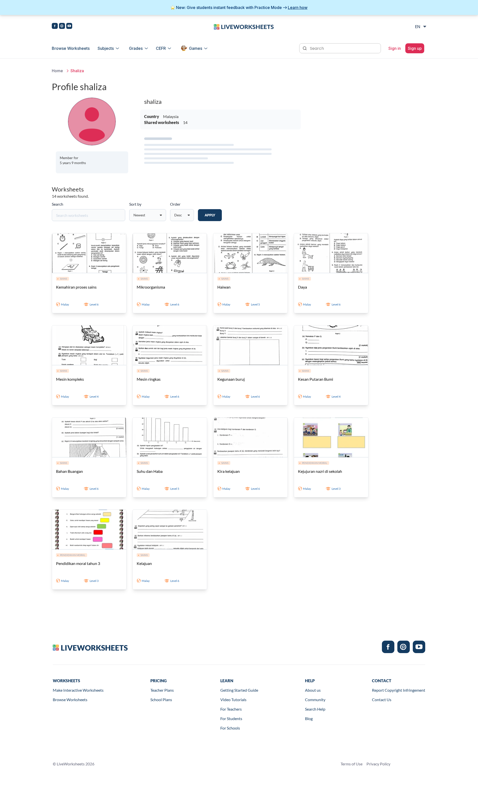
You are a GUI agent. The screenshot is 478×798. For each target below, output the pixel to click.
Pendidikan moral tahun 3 (78, 563)
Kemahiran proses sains (76, 287)
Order (175, 204)
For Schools (230, 728)
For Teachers (231, 709)
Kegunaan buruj (231, 379)
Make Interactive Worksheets (78, 690)
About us (313, 690)
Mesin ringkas (149, 379)
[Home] (244, 26)
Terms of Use (351, 763)
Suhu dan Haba (150, 471)
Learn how (297, 7)
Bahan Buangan (69, 471)
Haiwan (224, 287)
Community (315, 699)
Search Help (315, 709)
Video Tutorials (233, 699)
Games (195, 48)
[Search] (305, 48)
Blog (309, 718)
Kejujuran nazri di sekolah (320, 471)
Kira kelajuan (228, 471)
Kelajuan (144, 563)
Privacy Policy (378, 763)
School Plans (161, 699)
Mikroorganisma (151, 287)
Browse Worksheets (71, 48)
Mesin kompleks (70, 379)
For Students (231, 718)
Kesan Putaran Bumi (315, 379)
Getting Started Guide (239, 690)
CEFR (161, 48)
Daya (302, 287)
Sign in (394, 48)
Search (57, 204)
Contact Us (381, 699)
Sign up (415, 48)
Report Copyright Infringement (398, 690)
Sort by (135, 204)
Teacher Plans (162, 690)
